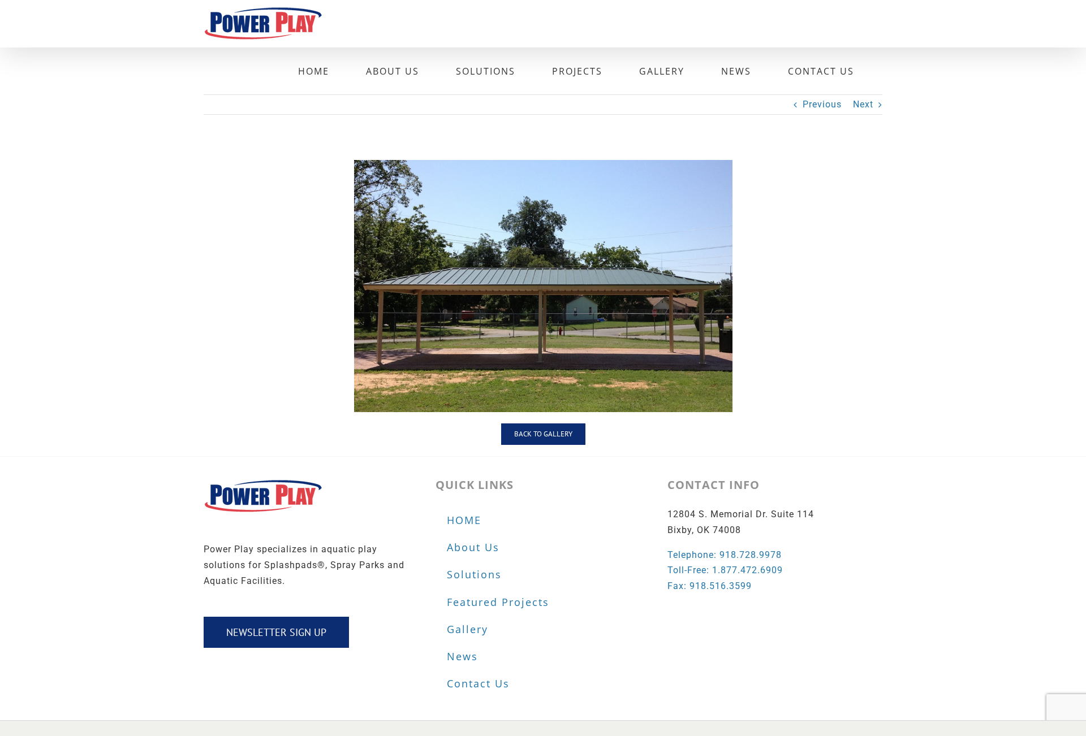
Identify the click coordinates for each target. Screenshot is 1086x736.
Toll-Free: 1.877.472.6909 (725, 570)
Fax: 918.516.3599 (709, 586)
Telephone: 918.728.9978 (724, 554)
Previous (822, 104)
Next (863, 104)
